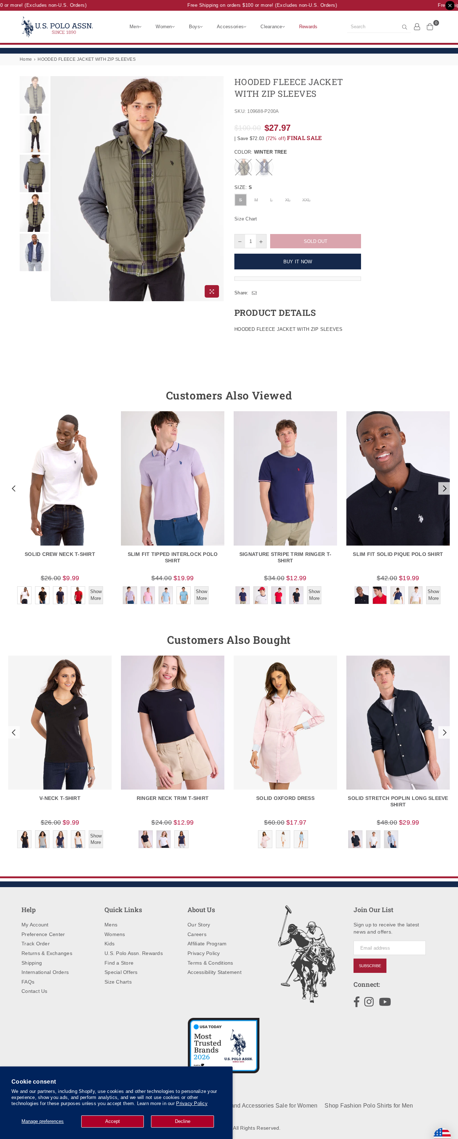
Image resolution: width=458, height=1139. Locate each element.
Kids (109, 943)
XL (288, 200)
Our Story (198, 924)
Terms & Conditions (210, 963)
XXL (306, 200)
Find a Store (118, 963)
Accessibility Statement (214, 972)
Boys (194, 26)
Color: (260, 152)
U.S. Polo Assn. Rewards (133, 953)
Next (217, 189)
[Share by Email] (254, 293)
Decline (182, 1121)
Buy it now (297, 261)
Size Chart (245, 219)
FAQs (27, 982)
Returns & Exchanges (46, 953)
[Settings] (417, 26)
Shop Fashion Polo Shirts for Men (369, 1106)
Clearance (271, 26)
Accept (112, 1121)
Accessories (230, 26)
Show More (96, 595)
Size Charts (118, 982)
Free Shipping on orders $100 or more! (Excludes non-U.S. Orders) (254, 5)
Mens (110, 924)
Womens (114, 934)
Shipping (31, 963)
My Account (35, 924)
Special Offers (121, 972)
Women (164, 26)
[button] (13, 488)
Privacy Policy (192, 1103)
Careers (196, 934)
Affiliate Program (206, 943)
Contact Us (34, 991)
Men (134, 26)
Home (26, 59)
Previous (56, 189)
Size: (243, 187)
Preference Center (43, 934)
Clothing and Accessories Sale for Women (262, 1106)
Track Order (35, 943)
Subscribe (370, 966)
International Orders (45, 972)
